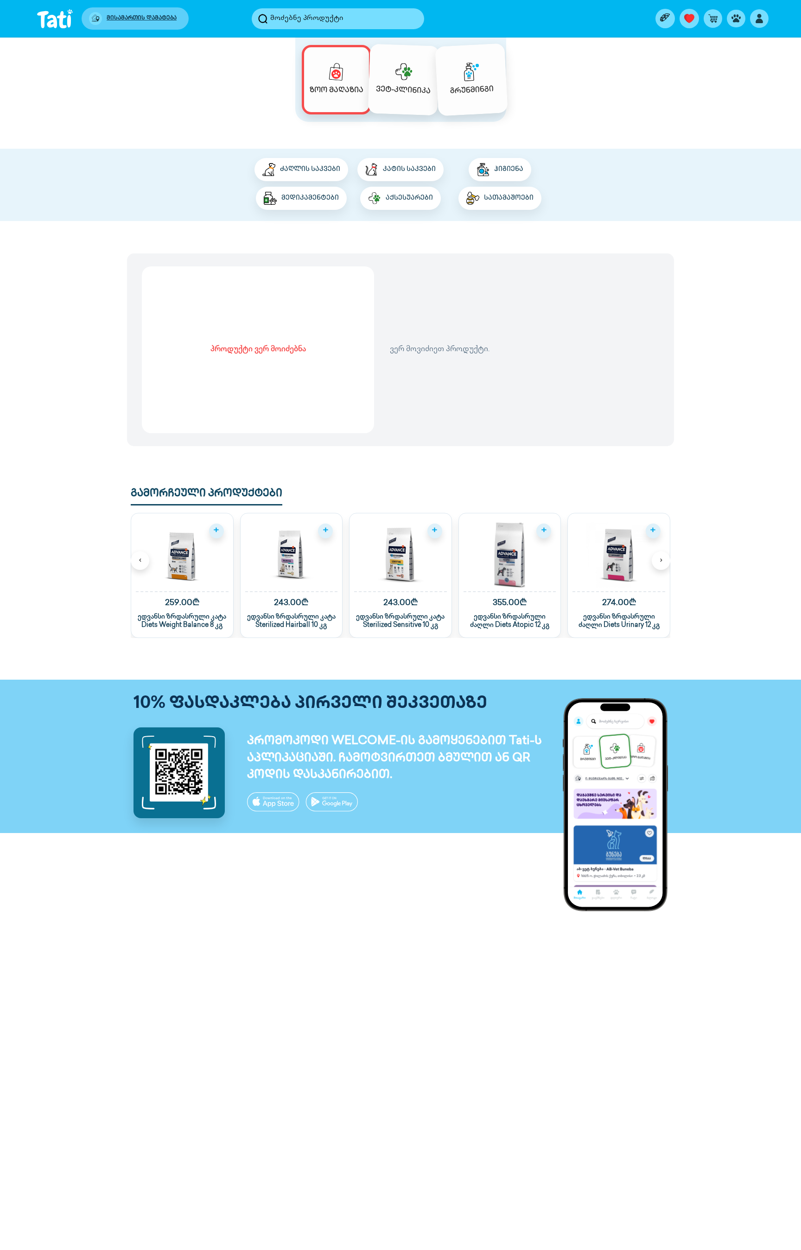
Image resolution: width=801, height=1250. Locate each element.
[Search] (263, 18)
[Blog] (665, 18)
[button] (182, 575)
